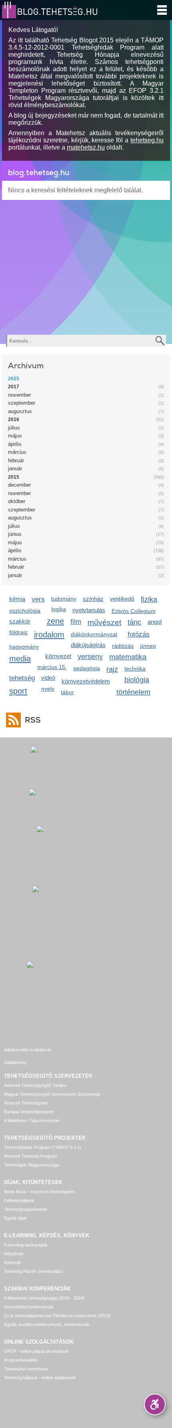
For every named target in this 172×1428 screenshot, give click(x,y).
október (16, 501)
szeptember (21, 403)
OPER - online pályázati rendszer (36, 1351)
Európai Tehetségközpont (29, 1111)
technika (135, 668)
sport (18, 690)
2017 (13, 386)
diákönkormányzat (94, 634)
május (15, 436)
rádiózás (123, 646)
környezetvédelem (86, 681)
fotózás (139, 634)
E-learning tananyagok (26, 1244)
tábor (67, 692)
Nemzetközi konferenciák (29, 1306)
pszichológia (24, 610)
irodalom (49, 634)
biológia (136, 680)
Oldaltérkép (15, 1062)
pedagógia (86, 668)
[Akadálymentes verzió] (155, 1404)
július (14, 428)
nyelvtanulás (88, 610)
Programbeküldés (21, 1360)
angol (155, 621)
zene (55, 620)
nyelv (47, 688)
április (15, 444)
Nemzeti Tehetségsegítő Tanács (35, 1085)
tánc (134, 622)
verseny (90, 657)
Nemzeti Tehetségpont (26, 1102)
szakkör (19, 621)
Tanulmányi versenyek (26, 1368)
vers (38, 599)
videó (48, 677)
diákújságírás (88, 644)
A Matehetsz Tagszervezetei (31, 1120)
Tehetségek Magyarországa (31, 1164)
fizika (149, 599)
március (17, 452)
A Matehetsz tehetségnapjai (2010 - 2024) (44, 1298)
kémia (17, 598)
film (75, 621)
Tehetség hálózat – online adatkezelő (40, 1377)
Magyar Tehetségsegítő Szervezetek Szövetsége (52, 1094)
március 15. (52, 667)
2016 (13, 419)
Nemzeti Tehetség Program (30, 1156)
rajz (112, 669)
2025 (13, 378)
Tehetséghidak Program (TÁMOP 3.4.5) (42, 1147)
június (15, 534)
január (15, 468)
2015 (13, 477)
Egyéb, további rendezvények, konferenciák (47, 1324)
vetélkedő (122, 598)
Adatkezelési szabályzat (27, 1049)
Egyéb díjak (15, 1218)
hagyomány (24, 646)
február (16, 460)
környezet (58, 656)
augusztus (20, 411)
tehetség (22, 678)
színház (93, 598)
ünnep (148, 646)
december (19, 485)
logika (58, 609)
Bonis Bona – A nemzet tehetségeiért (39, 1191)
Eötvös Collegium (134, 611)
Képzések (14, 1253)
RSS (33, 720)
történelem (133, 692)
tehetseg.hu (147, 140)
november (19, 395)
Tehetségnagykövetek (25, 1209)
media (20, 658)
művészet (104, 622)
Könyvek (12, 1262)
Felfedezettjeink (19, 1200)
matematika (127, 657)
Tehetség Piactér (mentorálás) (33, 1271)
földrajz (18, 632)
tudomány (63, 598)
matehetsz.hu (86, 147)
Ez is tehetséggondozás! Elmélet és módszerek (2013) (57, 1315)
